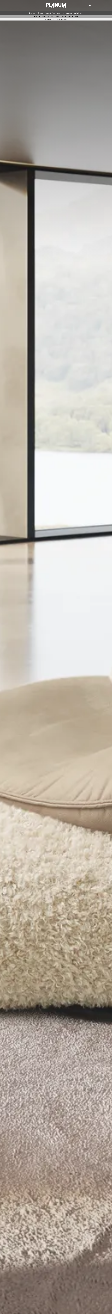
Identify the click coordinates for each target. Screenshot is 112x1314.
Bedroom (32, 13)
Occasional (67, 13)
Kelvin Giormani (48, 16)
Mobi (64, 16)
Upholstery (78, 13)
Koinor (58, 16)
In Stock (48, 19)
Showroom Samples (60, 19)
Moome (70, 16)
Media (59, 13)
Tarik (76, 16)
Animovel (37, 16)
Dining (40, 13)
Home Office (50, 13)
